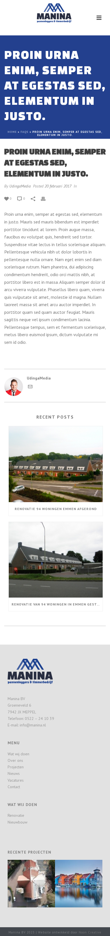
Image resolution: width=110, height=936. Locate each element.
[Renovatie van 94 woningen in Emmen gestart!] (56, 560)
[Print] (46, 198)
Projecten (16, 766)
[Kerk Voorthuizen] (38, 880)
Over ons (15, 760)
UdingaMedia (20, 186)
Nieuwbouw (17, 822)
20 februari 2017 (58, 186)
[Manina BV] (55, 12)
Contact (14, 786)
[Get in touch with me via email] (30, 387)
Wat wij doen (18, 753)
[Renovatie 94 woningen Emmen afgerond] (56, 464)
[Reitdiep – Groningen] (85, 880)
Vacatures (16, 780)
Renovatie (16, 815)
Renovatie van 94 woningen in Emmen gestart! (57, 604)
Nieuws (14, 773)
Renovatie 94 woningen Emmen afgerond (56, 509)
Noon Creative (90, 932)
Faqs (24, 132)
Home (12, 132)
